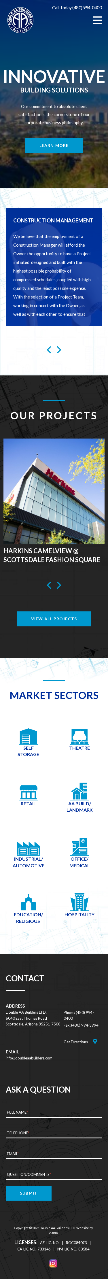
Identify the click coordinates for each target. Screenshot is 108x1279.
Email (13, 1153)
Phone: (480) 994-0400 (79, 1015)
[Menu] (97, 20)
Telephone (18, 1133)
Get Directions (76, 1042)
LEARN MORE (54, 145)
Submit (28, 1193)
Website (82, 1228)
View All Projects (54, 618)
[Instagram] (53, 1263)
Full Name (17, 1112)
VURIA (53, 1233)
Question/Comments (29, 1174)
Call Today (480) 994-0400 (77, 7)
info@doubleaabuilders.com (29, 1058)
